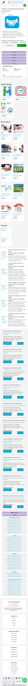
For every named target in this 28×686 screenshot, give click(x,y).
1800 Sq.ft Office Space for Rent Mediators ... (12, 331)
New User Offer (14, 656)
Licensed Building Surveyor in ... (15, 543)
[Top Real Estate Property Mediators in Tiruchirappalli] (21, 91)
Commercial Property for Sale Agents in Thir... (13, 403)
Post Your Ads (22, 42)
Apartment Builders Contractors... (14, 558)
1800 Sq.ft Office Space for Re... (14, 581)
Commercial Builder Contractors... (14, 567)
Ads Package (14, 54)
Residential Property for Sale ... (14, 530)
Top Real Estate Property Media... (14, 593)
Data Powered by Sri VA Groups (8, 681)
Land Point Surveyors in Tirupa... (15, 547)
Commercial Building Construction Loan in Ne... (13, 438)
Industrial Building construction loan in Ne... (12, 457)
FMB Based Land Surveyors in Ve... (14, 540)
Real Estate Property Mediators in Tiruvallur (7, 97)
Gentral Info (14, 52)
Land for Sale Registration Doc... (15, 526)
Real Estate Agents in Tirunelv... (14, 591)
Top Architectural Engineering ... (14, 574)
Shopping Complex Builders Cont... (14, 559)
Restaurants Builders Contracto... (15, 564)
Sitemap (14, 673)
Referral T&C (14, 649)
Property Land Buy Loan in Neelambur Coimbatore (14, 420)
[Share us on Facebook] (3, 678)
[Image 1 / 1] (12, 21)
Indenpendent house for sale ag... (14, 590)
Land (14, 535)
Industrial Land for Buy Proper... (14, 529)
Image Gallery (5, 42)
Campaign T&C (14, 652)
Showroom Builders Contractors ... (14, 562)
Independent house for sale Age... (14, 584)
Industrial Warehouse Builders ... (14, 555)
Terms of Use (14, 671)
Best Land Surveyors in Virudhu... (14, 537)
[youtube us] (16, 678)
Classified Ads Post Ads (14, 579)
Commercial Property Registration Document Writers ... (5, 156)
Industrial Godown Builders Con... (14, 561)
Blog (14, 625)
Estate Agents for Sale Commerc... (14, 582)
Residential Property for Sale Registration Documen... (6, 215)
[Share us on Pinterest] (11, 678)
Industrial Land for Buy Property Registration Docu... (18, 195)
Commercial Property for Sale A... (14, 587)
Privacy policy (14, 666)
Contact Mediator (14, 42)
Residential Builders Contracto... (14, 568)
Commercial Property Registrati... (14, 521)
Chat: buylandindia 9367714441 (16, 2)
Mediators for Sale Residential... (14, 594)
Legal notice (14, 664)
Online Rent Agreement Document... (14, 527)
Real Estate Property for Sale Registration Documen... (6, 136)
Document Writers (14, 517)
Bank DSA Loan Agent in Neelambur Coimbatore (13, 495)
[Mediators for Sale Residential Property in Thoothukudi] (7, 107)
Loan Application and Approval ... (14, 523)
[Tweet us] (6, 678)
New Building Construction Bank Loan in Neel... (13, 475)
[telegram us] (22, 678)
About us (14, 620)
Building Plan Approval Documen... (14, 524)
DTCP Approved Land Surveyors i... (14, 546)
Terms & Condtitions (14, 669)
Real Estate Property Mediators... (14, 588)
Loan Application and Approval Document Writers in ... (18, 156)
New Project (9, 45)
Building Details (14, 57)
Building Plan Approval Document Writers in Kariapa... (6, 175)
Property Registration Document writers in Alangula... (18, 136)
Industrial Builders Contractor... (14, 565)
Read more (18, 339)
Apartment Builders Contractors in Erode (16, 282)
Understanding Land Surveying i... (14, 541)
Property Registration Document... (14, 520)
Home (14, 618)
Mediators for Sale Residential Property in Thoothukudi (7, 114)
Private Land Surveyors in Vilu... (14, 538)
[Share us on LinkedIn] (9, 678)
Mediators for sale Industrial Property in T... (12, 384)
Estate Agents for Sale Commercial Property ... (13, 349)
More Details (7, 343)
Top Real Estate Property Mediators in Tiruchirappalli (20, 97)
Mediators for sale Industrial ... (14, 585)
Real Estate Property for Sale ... (14, 518)
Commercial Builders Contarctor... (14, 556)
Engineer (14, 572)
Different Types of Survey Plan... (15, 549)
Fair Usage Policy (14, 654)
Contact (14, 63)
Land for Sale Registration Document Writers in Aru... (18, 175)
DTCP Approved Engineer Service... (14, 573)
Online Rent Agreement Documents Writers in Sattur (5, 195)
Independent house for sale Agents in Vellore (12, 368)
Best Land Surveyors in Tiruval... (15, 544)
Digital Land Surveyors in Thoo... (14, 550)
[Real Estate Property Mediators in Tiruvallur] (7, 91)
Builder (14, 553)
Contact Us (22, 45)
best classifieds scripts (6, 683)
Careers (14, 623)
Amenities (14, 60)
